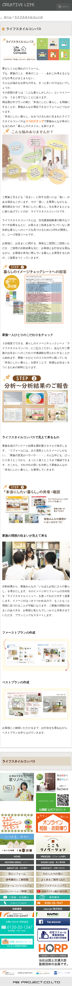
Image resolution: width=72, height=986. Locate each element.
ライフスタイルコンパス (28, 17)
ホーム (8, 17)
